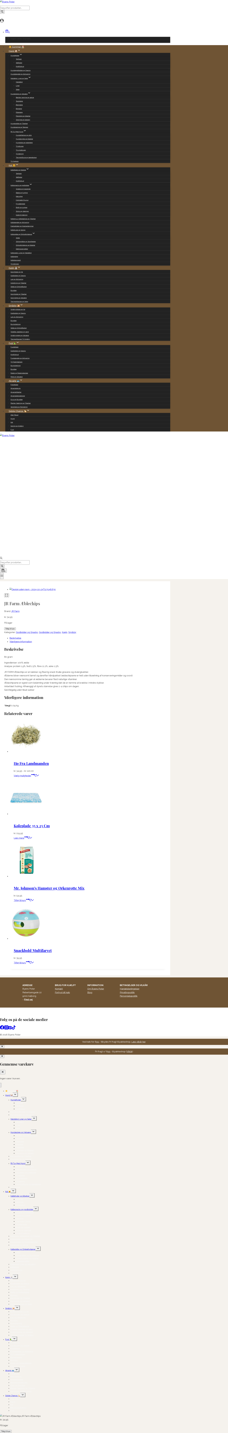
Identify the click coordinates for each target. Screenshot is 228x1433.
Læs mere (19, 838)
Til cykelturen (21, 150)
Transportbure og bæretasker (26, 157)
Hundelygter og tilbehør (24, 139)
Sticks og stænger (22, 211)
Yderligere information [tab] (21, 641)
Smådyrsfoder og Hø (18, 309)
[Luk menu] (0, 1085)
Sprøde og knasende (23, 189)
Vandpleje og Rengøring (19, 407)
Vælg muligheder (22, 775)
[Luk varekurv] (2, 1072)
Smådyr (72, 632)
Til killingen (15, 264)
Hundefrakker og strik (24, 135)
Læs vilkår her (138, 1041)
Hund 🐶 (9, 1095)
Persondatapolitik (128, 996)
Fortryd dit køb (62, 992)
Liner (18, 86)
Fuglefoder (14, 347)
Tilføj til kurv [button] (20, 900)
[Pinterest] (10, 1028)
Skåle (18, 238)
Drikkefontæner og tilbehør (25, 245)
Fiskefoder (14, 385)
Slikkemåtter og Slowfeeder (26, 241)
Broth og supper (21, 207)
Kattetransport (16, 260)
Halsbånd (19, 82)
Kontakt (59, 988)
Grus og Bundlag (17, 399)
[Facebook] (2, 1028)
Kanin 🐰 (9, 1277)
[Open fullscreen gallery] (6, 595)
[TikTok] (14, 1028)
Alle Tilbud (14, 415)
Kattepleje (14, 256)
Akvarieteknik (16, 388)
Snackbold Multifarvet (33, 950)
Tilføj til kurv (10, 629)
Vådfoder (19, 63)
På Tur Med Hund (18, 1163)
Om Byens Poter (95, 988)
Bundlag (14, 290)
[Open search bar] (1, 558)
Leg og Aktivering (17, 279)
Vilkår (129, 1051)
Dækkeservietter (22, 249)
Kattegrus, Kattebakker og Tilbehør (23, 219)
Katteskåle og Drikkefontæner (23, 1249)
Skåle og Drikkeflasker (19, 287)
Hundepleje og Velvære (21, 1132)
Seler (18, 89)
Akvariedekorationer (18, 396)
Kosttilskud (20, 66)
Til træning (20, 154)
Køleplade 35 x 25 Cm (32, 825)
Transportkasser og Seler (19, 301)
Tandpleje (19, 101)
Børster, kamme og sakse (25, 97)
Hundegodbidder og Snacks (20, 70)
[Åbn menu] (2, 576)
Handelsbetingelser (129, 988)
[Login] (84, 21)
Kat (12, 422)
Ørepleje (19, 109)
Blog (89, 992)
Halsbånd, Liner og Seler (21, 1119)
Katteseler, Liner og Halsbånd (21, 253)
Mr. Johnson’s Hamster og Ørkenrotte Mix (49, 888)
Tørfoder (19, 59)
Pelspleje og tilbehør (23, 116)
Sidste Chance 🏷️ (12, 1396)
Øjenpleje (19, 105)
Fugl (12, 430)
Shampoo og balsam (23, 120)
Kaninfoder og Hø (17, 272)
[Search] (2, 12)
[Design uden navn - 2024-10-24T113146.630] (33, 589)
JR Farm (15, 611)
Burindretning (16, 324)
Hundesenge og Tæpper (19, 127)
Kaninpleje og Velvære (19, 298)
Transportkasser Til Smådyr (20, 339)
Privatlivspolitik (127, 992)
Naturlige (19, 196)
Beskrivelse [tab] (15, 638)
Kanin (64, 632)
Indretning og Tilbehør (18, 283)
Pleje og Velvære (17, 377)
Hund (13, 419)
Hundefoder (16, 1100)
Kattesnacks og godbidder (22, 1209)
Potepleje (19, 112)
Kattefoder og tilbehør (20, 1196)
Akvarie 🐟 (9, 1370)
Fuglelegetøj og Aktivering (20, 358)
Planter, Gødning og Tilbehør (21, 403)
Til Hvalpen (15, 161)
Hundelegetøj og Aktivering (20, 74)
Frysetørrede (20, 204)
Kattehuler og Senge (18, 230)
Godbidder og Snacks (18, 276)
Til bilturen (20, 146)
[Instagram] (6, 1028)
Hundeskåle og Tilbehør (19, 123)
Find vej (28, 999)
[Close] (2, 1046)
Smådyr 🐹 (10, 1308)
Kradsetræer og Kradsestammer (22, 226)
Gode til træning (21, 215)
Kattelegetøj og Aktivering (20, 222)
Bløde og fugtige (22, 193)
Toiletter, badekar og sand (20, 332)
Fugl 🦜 (8, 1339)
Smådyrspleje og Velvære (20, 335)
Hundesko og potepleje (24, 143)
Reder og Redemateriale (19, 373)
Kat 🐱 (8, 1192)
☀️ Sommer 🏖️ (16, 47)
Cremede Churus (22, 200)
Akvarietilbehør (16, 392)
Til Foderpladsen (16, 362)
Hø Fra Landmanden (31, 763)
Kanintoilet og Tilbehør (19, 294)
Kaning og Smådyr (17, 426)
